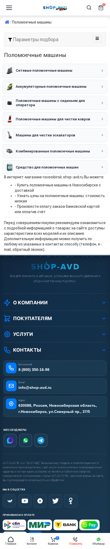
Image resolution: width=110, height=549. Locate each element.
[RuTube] (40, 501)
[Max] (10, 440)
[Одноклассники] (70, 501)
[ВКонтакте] (9, 501)
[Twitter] (55, 501)
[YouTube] (25, 501)
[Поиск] (89, 7)
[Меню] (9, 7)
